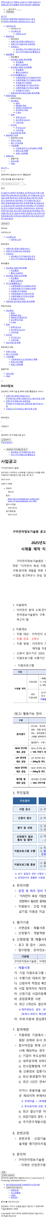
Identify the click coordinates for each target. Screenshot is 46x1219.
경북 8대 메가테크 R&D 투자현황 (25, 93)
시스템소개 (16, 31)
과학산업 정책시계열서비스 (23, 41)
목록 (3, 1172)
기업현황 (15, 146)
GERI (13, 1195)
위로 (12, 1175)
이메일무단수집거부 (31, 1185)
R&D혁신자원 (12, 135)
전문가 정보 (16, 140)
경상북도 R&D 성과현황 (21, 67)
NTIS (22, 5)
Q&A (13, 164)
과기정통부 (14, 5)
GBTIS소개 (11, 26)
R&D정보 (10, 36)
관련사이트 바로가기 (14, 1187)
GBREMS (36, 5)
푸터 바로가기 (34, 2)
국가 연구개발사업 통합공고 (23, 455)
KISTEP (28, 5)
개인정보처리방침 (14, 1185)
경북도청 (5, 5)
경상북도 (15, 101)
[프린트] (7, 442)
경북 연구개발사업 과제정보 (23, 44)
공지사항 (15, 161)
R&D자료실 (11, 96)
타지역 (14, 125)
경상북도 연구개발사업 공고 (17, 449)
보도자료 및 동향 (18, 133)
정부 (13, 115)
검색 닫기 (5, 223)
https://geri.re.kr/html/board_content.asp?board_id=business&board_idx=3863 (23, 500)
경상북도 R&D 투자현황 (21, 60)
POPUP (10, 12)
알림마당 (10, 156)
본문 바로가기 (7, 2)
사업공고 (15, 47)
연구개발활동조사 (18, 75)
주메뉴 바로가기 (21, 2)
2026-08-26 (23, 198)
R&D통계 (10, 54)
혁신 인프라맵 (17, 143)
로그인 (4, 16)
